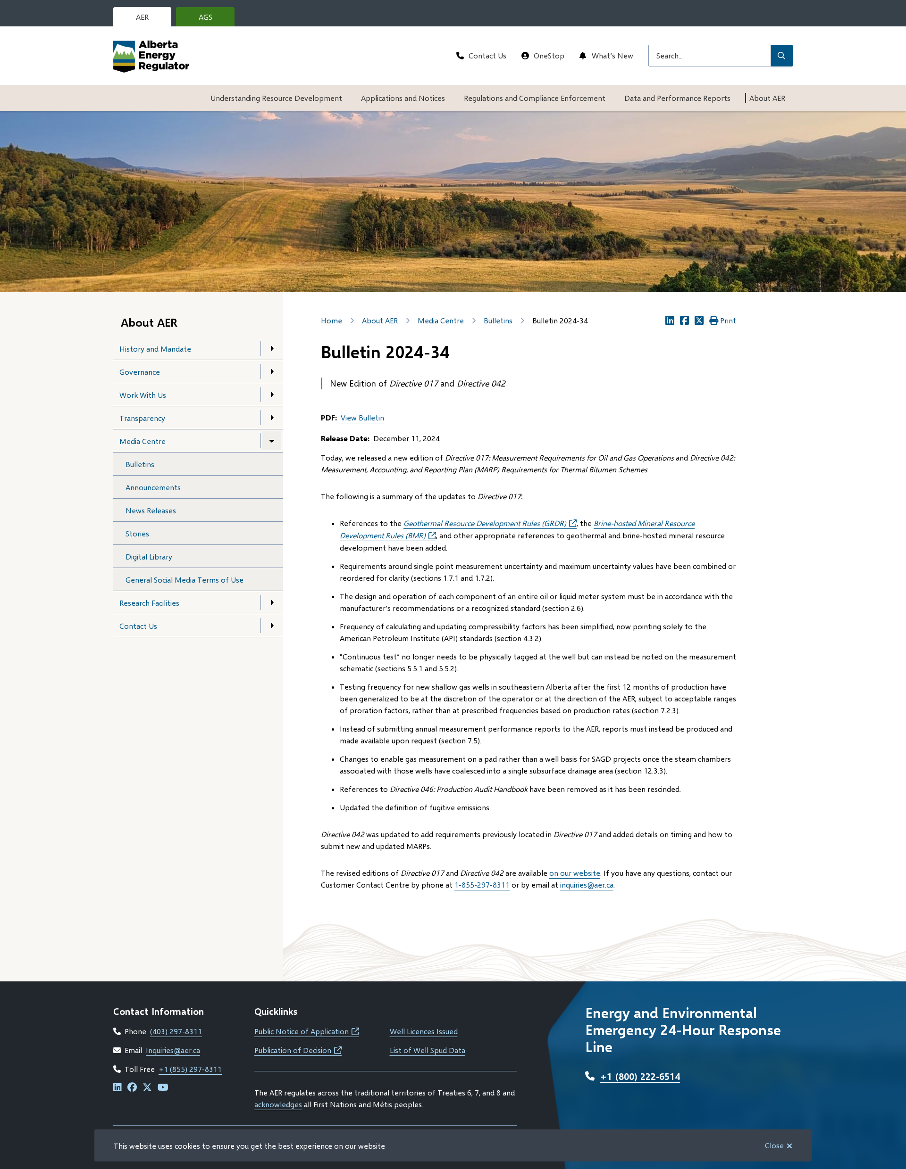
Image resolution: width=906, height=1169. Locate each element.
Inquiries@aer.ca (173, 1050)
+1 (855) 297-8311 (190, 1068)
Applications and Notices (403, 97)
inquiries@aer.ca (586, 884)
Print (728, 320)
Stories (137, 533)
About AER (767, 97)
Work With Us (142, 394)
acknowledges (278, 1104)
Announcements (153, 487)
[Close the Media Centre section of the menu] (271, 440)
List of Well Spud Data (427, 1050)
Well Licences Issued (424, 1031)
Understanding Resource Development (276, 97)
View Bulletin (362, 417)
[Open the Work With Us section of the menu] (271, 394)
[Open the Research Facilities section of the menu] (271, 602)
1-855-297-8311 (482, 884)
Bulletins (140, 464)
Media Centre (142, 440)
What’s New (612, 55)
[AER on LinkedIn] (117, 1087)
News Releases (151, 510)
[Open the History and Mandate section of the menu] (271, 348)
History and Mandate (155, 348)
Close (774, 1145)
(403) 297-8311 (176, 1031)
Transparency (142, 417)
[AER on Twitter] (147, 1087)
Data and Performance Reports (677, 97)
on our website (574, 872)
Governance (139, 371)
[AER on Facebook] (132, 1087)
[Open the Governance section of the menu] (271, 371)
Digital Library (149, 556)
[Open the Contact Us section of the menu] (271, 625)
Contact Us (487, 55)
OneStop (549, 55)
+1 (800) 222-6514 (640, 1076)
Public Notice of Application (306, 1031)
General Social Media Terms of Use (184, 579)
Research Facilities (149, 602)
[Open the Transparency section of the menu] (271, 417)
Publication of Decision (298, 1050)
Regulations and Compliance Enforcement (534, 97)
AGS (213, 19)
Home (331, 320)
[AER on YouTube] (163, 1087)
